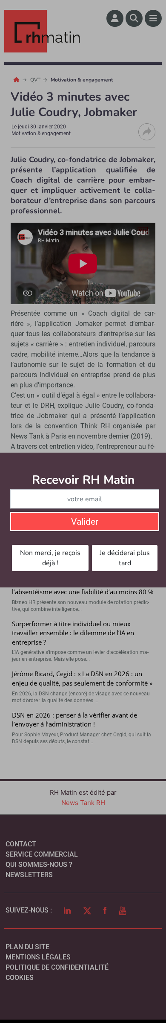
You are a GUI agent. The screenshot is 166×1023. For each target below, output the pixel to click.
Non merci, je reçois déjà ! (50, 558)
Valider (84, 522)
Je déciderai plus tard (125, 558)
